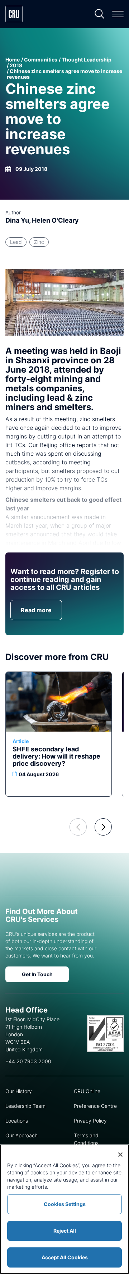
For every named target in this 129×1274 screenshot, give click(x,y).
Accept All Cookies (65, 1257)
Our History (18, 1091)
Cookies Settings (65, 1204)
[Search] (100, 14)
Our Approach (21, 1135)
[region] (64, 1209)
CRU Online (87, 1091)
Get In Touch (37, 974)
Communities (40, 59)
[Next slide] (103, 827)
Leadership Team (25, 1106)
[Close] (120, 1154)
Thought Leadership (86, 59)
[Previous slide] (78, 827)
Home (12, 59)
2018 (16, 65)
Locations (16, 1121)
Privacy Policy (90, 1121)
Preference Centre (95, 1106)
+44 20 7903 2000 (28, 1061)
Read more (36, 610)
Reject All (64, 1231)
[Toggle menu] (118, 14)
